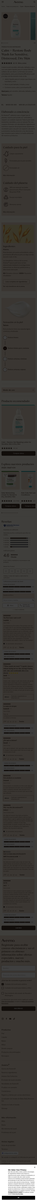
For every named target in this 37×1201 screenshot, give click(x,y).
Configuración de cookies (15, 1192)
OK (18, 1197)
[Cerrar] (35, 1167)
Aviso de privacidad (17, 1194)
